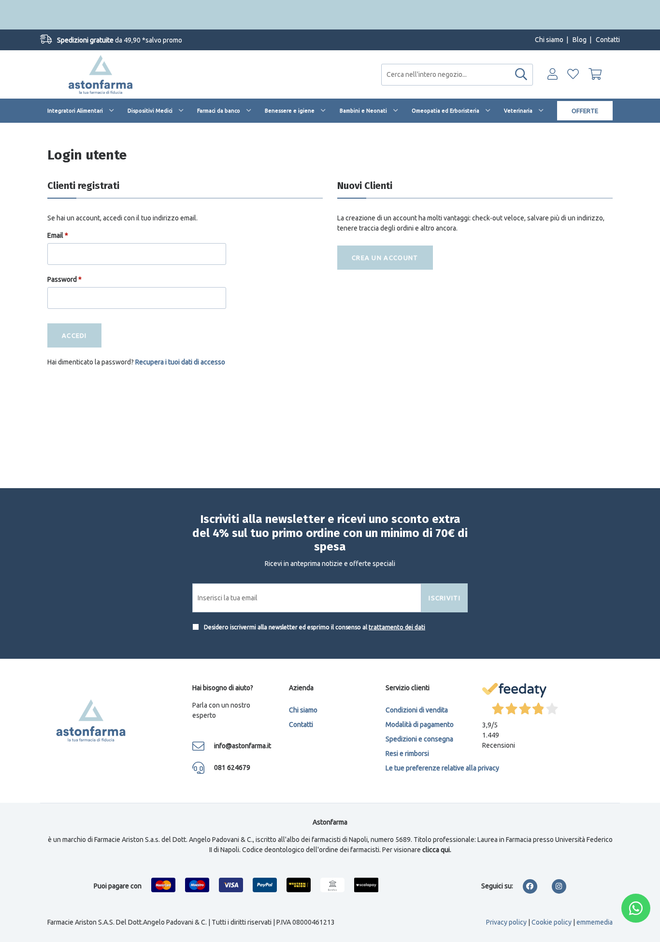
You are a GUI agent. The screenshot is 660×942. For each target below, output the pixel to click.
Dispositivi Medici (150, 111)
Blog (580, 39)
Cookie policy (551, 922)
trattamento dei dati (397, 627)
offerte (585, 110)
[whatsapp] (635, 908)
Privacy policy (506, 922)
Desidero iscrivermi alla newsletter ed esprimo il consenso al (313, 627)
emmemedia (594, 922)
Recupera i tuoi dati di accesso (180, 362)
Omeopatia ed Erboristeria (445, 111)
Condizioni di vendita (417, 710)
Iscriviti (444, 597)
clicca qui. (436, 850)
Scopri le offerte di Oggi (330, 14)
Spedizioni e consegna (419, 739)
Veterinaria (518, 111)
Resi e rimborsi (407, 753)
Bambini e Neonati (363, 111)
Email (57, 235)
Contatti (608, 39)
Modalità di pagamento (420, 724)
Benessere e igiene (290, 111)
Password (64, 279)
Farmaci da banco (218, 111)
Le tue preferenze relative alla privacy (442, 768)
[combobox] (457, 75)
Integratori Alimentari (75, 111)
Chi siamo (549, 39)
